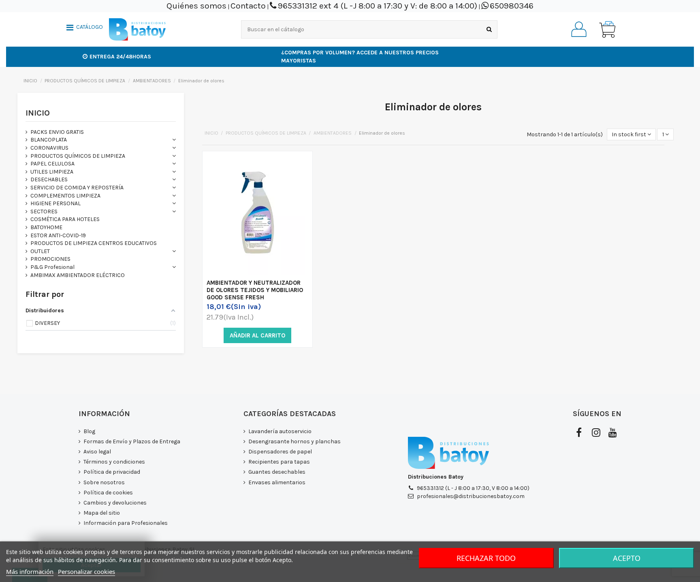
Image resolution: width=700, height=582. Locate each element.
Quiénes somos (196, 6)
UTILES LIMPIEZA (51, 171)
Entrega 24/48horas (120, 56)
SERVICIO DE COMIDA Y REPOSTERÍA (77, 187)
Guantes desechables (276, 471)
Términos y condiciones (114, 461)
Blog (89, 431)
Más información (29, 571)
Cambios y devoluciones (115, 502)
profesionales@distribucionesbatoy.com (471, 496)
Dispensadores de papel (280, 451)
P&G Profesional (52, 267)
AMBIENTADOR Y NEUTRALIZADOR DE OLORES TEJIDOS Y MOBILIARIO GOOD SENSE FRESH (255, 290)
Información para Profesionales (125, 523)
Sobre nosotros (104, 482)
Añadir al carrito (257, 335)
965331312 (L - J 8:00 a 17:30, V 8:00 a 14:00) (473, 488)
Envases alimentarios (276, 482)
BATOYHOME (46, 227)
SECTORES (44, 211)
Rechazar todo (486, 558)
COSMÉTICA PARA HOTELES (65, 219)
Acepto (626, 558)
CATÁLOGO (89, 27)
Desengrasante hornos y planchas (294, 441)
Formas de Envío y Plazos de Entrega (131, 441)
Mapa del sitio (101, 512)
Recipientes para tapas (279, 461)
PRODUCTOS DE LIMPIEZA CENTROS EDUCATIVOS (93, 243)
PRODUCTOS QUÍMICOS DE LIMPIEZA (77, 155)
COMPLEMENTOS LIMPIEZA (65, 195)
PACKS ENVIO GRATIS (57, 132)
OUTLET (40, 251)
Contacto (248, 6)
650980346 (512, 6)
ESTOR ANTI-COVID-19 (58, 235)
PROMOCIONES (50, 259)
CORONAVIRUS (49, 147)
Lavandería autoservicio (280, 431)
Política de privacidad (111, 471)
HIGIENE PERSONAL (55, 203)
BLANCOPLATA (48, 139)
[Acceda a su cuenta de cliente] (579, 29)
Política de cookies (108, 492)
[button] (84, 28)
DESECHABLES (49, 179)
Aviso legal (97, 451)
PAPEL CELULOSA (52, 163)
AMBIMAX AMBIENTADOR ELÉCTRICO (77, 275)
